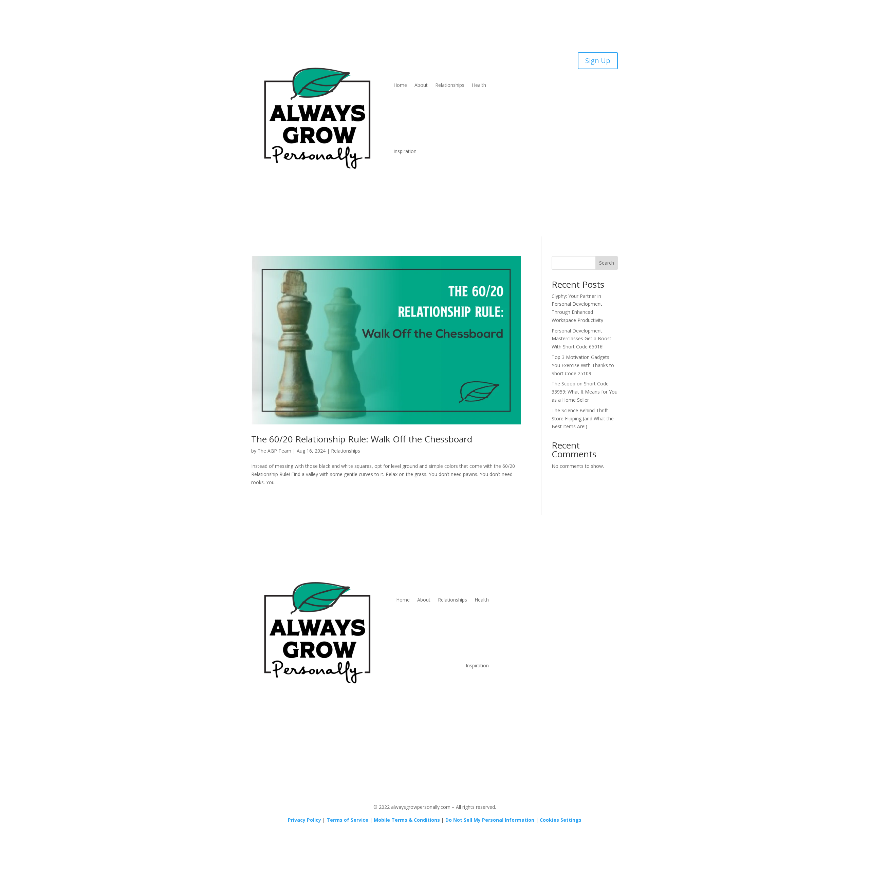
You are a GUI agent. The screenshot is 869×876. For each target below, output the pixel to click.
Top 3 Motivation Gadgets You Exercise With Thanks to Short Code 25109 (583, 365)
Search (606, 263)
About (421, 85)
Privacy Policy (304, 820)
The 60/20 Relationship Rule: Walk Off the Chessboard (361, 439)
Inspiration (405, 151)
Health (479, 85)
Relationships (449, 85)
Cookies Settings (560, 820)
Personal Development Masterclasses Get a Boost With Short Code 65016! (581, 338)
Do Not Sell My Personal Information (489, 820)
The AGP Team (274, 450)
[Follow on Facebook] (563, 572)
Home (400, 85)
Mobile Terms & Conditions (407, 820)
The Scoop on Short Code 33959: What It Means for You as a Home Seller (584, 391)
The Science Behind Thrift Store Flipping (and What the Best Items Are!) (583, 418)
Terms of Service (347, 820)
